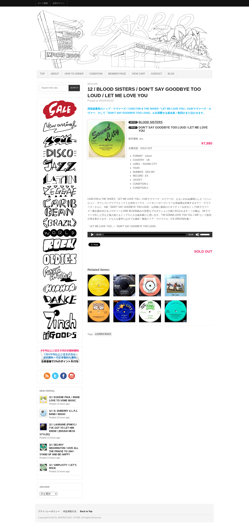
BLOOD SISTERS (151, 122)
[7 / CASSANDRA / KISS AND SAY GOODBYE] (151, 285)
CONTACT (156, 73)
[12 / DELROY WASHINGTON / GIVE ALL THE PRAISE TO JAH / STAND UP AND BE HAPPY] (43, 447)
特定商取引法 (69, 511)
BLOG (171, 73)
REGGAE (92, 84)
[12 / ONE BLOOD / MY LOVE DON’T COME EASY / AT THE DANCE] (151, 311)
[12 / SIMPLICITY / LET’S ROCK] (43, 467)
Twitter (55, 376)
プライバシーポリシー (49, 511)
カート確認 (43, 3)
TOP (42, 73)
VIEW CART (138, 73)
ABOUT (55, 73)
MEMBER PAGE (117, 73)
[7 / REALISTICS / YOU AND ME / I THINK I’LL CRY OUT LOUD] (125, 285)
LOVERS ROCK (103, 334)
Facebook (63, 376)
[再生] (92, 235)
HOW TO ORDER (74, 73)
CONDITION (95, 73)
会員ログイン (59, 3)
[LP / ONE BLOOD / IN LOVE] (177, 285)
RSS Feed (47, 376)
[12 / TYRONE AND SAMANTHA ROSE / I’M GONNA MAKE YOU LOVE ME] (177, 311)
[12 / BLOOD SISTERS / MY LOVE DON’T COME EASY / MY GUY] (99, 285)
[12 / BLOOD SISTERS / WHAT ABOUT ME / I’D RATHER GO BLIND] (125, 311)
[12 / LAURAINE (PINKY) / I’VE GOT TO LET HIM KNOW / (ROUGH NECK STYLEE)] (43, 427)
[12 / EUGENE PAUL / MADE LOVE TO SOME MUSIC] (43, 399)
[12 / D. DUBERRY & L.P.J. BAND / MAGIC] (43, 413)
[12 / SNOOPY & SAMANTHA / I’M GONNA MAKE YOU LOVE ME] (99, 311)
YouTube (71, 376)
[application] (149, 234)
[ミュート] (197, 234)
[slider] (205, 235)
